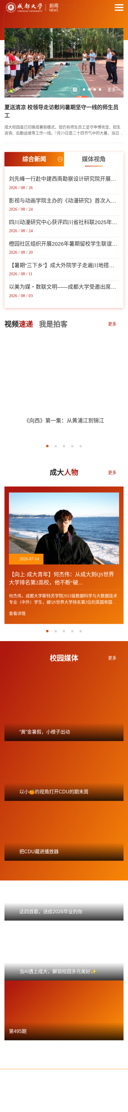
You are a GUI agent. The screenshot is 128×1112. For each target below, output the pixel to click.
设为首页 (32, 1071)
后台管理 (95, 1071)
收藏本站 (53, 1071)
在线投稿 (74, 1071)
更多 (112, 323)
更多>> (114, 89)
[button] (75, 89)
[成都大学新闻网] (31, 7)
